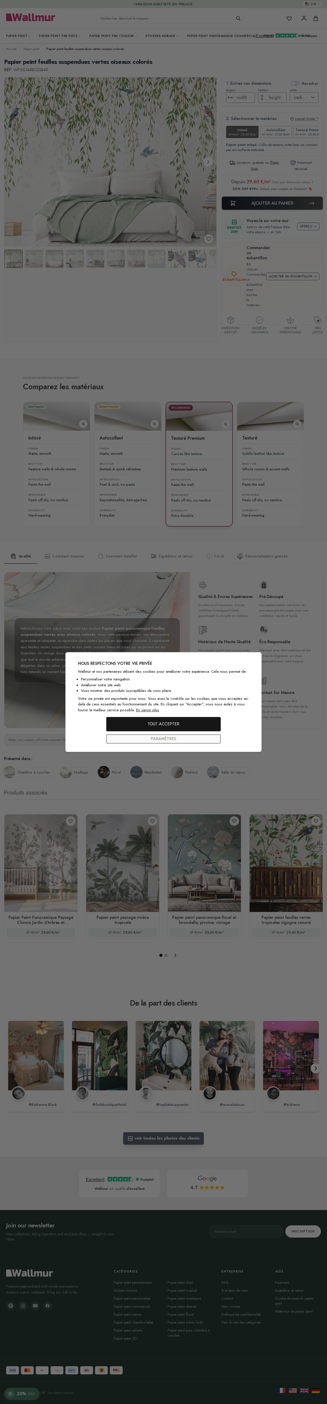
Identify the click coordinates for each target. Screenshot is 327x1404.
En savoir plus (147, 710)
